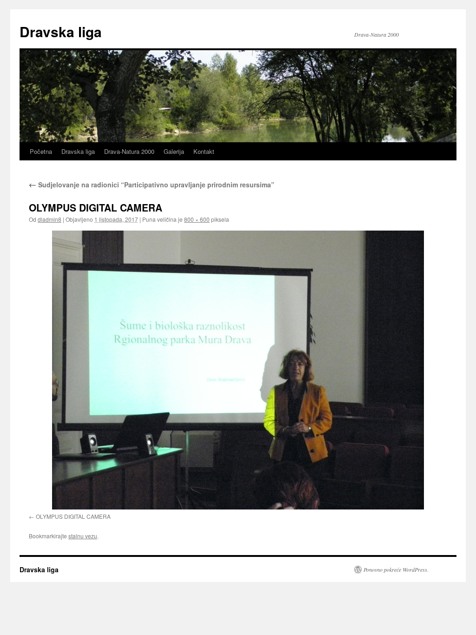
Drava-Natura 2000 (129, 151)
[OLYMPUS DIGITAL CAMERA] (238, 370)
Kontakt (203, 151)
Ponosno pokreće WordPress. (396, 569)
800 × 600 (197, 219)
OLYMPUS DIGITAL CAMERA (73, 516)
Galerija (174, 151)
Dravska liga (61, 31)
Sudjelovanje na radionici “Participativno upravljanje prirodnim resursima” (151, 184)
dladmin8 (49, 219)
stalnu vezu (82, 536)
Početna (41, 151)
